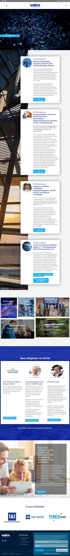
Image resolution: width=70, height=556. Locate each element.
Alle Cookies (39, 550)
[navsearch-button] (66, 5)
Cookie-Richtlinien (53, 538)
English (68, 1)
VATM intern (59, 1)
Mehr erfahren (9, 314)
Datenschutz (52, 553)
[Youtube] (5, 1)
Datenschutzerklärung (42, 538)
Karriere (63, 1)
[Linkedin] (3, 1)
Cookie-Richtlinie (46, 553)
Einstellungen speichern (62, 550)
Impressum (57, 553)
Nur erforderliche (50, 550)
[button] (6, 5)
